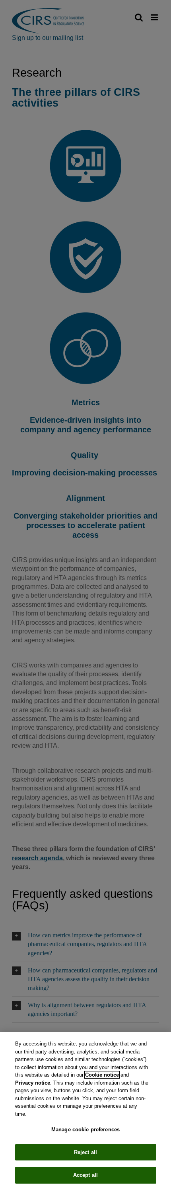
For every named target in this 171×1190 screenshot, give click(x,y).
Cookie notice (102, 1075)
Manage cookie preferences (85, 1130)
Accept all (85, 1175)
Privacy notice (32, 1083)
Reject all (85, 1152)
